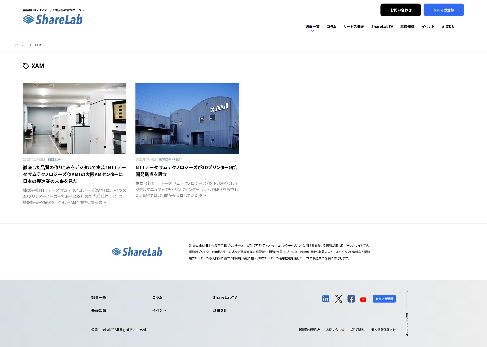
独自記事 (54, 159)
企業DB (219, 310)
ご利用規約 (357, 329)
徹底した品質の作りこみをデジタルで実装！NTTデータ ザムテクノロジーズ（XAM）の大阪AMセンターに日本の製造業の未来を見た (74, 174)
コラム (157, 297)
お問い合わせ (335, 329)
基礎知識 (98, 310)
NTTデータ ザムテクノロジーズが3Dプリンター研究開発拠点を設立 (186, 170)
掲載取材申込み (309, 329)
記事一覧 (98, 297)
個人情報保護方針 (383, 329)
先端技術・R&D (169, 159)
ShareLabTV (225, 297)
